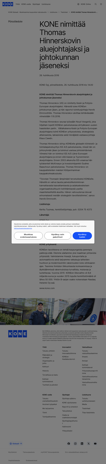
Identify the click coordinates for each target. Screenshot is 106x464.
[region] (53, 231)
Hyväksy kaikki (82, 235)
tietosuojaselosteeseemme (23, 228)
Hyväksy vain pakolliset (57, 235)
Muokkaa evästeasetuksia (28, 235)
